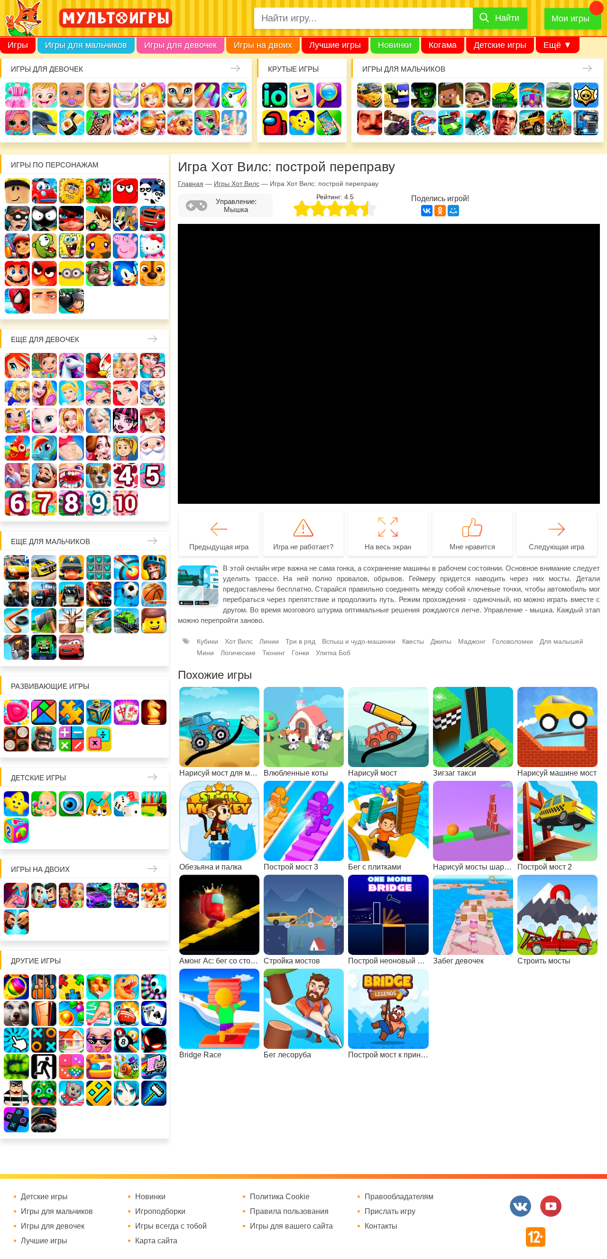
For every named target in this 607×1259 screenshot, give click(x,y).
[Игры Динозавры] (126, 987)
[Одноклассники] (440, 210)
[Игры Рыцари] (153, 567)
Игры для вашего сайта (291, 1226)
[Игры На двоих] (16, 895)
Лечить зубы (71, 475)
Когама (443, 45)
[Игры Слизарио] (153, 987)
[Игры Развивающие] (16, 830)
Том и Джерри (125, 218)
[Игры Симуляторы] (43, 1119)
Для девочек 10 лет (125, 503)
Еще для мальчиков (50, 541)
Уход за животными (180, 122)
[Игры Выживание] (43, 620)
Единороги (234, 95)
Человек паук (17, 301)
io (274, 95)
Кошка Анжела (44, 420)
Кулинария (71, 122)
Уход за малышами (71, 95)
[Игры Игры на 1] (98, 1013)
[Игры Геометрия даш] (98, 1093)
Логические (238, 652)
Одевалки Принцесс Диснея (98, 448)
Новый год (152, 448)
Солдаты (477, 95)
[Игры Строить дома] (71, 1040)
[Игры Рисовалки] (98, 803)
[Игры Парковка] (16, 567)
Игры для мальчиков (86, 45)
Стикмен (44, 218)
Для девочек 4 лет (125, 475)
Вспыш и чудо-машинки (152, 218)
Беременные (71, 448)
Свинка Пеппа (125, 246)
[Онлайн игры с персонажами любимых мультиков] (115, 18)
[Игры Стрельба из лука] (126, 567)
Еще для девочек (45, 339)
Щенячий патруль (152, 273)
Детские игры (500, 45)
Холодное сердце (98, 420)
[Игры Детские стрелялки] (153, 803)
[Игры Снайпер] (16, 594)
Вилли (44, 191)
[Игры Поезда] (126, 620)
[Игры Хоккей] (16, 620)
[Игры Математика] (71, 738)
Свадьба (71, 420)
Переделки (17, 475)
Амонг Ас (274, 122)
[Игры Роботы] (16, 647)
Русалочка (125, 393)
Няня (125, 365)
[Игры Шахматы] (153, 712)
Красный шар (125, 191)
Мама (152, 365)
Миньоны (71, 273)
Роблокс (17, 191)
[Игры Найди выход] (43, 1013)
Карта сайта (156, 1241)
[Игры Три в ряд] (16, 712)
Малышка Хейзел (44, 95)
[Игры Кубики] (126, 803)
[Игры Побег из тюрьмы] (16, 1093)
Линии (269, 641)
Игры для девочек (180, 45)
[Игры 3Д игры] (98, 987)
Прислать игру (390, 1211)
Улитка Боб (98, 191)
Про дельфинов (44, 122)
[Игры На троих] (71, 987)
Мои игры (570, 18)
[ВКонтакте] (426, 210)
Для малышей (561, 641)
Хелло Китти (152, 246)
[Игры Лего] (153, 620)
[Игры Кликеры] (16, 1040)
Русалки (152, 420)
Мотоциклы (558, 122)
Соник (125, 273)
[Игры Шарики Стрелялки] (16, 987)
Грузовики (585, 122)
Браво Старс (585, 95)
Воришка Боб (17, 218)
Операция (234, 122)
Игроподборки (160, 1211)
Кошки (180, 95)
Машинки (450, 122)
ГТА (504, 122)
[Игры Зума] (43, 1093)
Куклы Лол (17, 122)
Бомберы (71, 301)
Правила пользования (289, 1211)
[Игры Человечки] (153, 1040)
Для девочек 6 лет (17, 503)
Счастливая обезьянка (98, 246)
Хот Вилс (239, 641)
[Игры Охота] (71, 620)
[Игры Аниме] (126, 1093)
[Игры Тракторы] (43, 594)
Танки (504, 95)
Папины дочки (125, 448)
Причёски (44, 393)
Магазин (17, 420)
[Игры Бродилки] (126, 1066)
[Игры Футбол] (126, 594)
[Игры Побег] (43, 987)
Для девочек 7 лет (44, 503)
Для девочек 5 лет (152, 475)
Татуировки (98, 122)
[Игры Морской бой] (126, 1013)
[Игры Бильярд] (126, 1040)
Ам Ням (44, 246)
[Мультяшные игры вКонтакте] (520, 1206)
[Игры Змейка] (16, 1066)
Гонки (369, 95)
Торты (125, 122)
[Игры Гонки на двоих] (98, 895)
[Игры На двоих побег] (126, 895)
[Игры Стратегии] (43, 738)
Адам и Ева (71, 191)
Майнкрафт (450, 95)
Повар (44, 475)
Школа (44, 365)
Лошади (71, 365)
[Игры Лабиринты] (98, 1066)
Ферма (17, 448)
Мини (205, 652)
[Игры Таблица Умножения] (98, 738)
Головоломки (512, 641)
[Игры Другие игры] (16, 1119)
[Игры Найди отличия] (71, 803)
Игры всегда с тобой (171, 1226)
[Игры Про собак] (16, 1013)
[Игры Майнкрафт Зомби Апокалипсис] (43, 647)
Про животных (98, 475)
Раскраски (98, 365)
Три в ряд (300, 641)
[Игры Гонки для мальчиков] (43, 567)
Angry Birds (44, 273)
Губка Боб (71, 246)
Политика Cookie (280, 1197)
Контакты (381, 1226)
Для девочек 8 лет (71, 503)
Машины (558, 95)
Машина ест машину (423, 122)
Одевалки (17, 95)
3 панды (152, 191)
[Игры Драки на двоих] (16, 922)
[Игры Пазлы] (71, 712)
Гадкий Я (44, 301)
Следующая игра (556, 547)
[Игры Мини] (71, 1066)
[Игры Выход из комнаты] (43, 1066)
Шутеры (396, 122)
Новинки (395, 45)
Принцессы (71, 393)
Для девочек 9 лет (98, 503)
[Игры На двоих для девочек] (71, 895)
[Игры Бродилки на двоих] (153, 895)
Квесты (413, 641)
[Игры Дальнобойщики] (71, 594)
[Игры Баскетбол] (153, 594)
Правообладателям (399, 1197)
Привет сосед (369, 122)
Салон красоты (207, 122)
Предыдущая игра (218, 547)
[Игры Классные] (98, 1040)
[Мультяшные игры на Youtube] (550, 1206)
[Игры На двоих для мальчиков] (43, 895)
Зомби (423, 95)
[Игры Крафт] (98, 567)
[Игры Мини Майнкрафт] (153, 1093)
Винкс (17, 365)
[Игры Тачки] (71, 647)
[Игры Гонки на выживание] (98, 594)
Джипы (531, 122)
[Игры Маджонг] (126, 712)
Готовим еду (153, 122)
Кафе (152, 393)
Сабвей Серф (17, 246)
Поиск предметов (328, 95)
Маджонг (472, 641)
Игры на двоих (263, 45)
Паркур (477, 122)
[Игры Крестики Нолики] (43, 1040)
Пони (44, 448)
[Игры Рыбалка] (98, 620)
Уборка (125, 95)
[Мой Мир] (453, 210)
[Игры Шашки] (16, 738)
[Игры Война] (71, 567)
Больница (17, 393)
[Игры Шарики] (71, 1013)
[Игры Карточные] (153, 1013)
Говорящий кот (98, 273)
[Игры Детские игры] (16, 803)
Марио (17, 273)
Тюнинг (273, 652)
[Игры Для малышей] (43, 803)
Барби (98, 95)
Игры (18, 45)
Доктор (153, 95)
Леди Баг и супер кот (71, 218)
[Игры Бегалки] (71, 1093)
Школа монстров (125, 420)
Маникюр (207, 95)
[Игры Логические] (43, 712)
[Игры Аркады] (153, 1066)
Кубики (207, 641)
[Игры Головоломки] (98, 712)
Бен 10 (98, 218)
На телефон (328, 122)
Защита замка (531, 95)
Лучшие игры (335, 45)
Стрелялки (396, 95)
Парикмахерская (98, 393)
